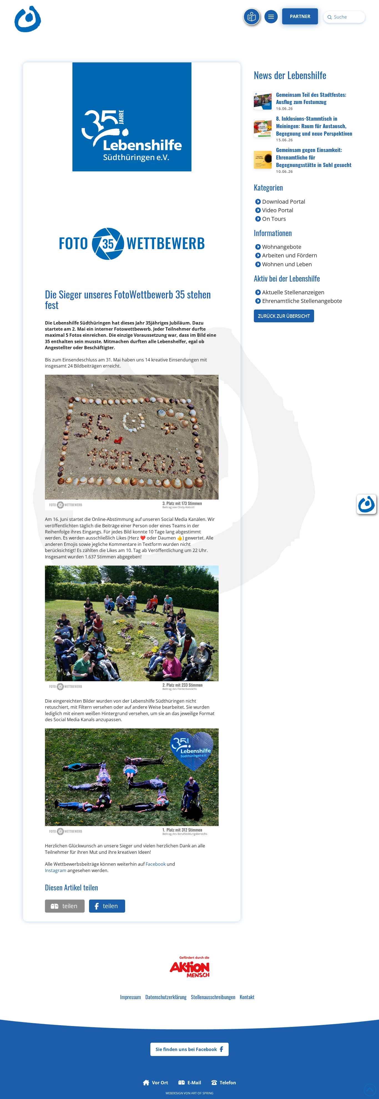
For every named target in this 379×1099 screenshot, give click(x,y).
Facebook (156, 864)
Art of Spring (202, 1093)
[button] (271, 16)
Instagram (55, 870)
